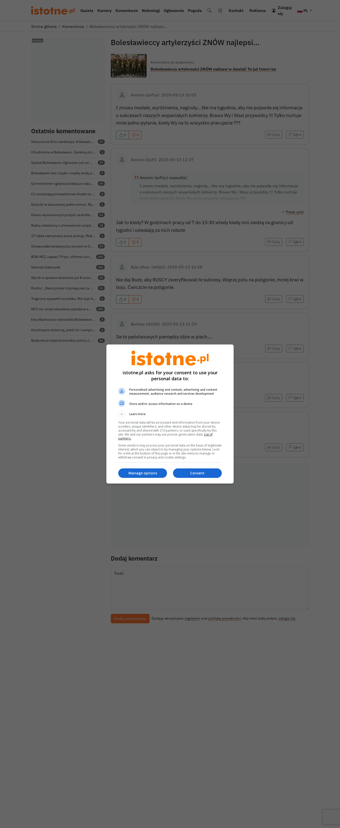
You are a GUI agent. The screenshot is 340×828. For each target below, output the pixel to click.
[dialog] (170, 414)
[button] (170, 414)
